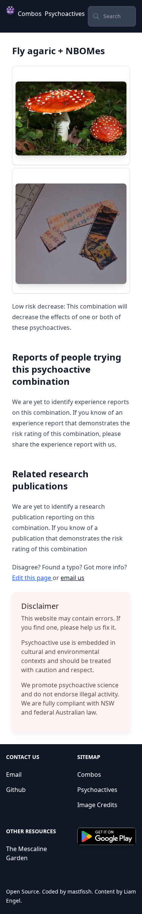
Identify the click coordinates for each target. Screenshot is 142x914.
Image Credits (97, 805)
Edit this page (32, 578)
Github (16, 789)
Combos (30, 13)
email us (72, 578)
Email (14, 774)
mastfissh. (80, 891)
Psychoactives (65, 13)
